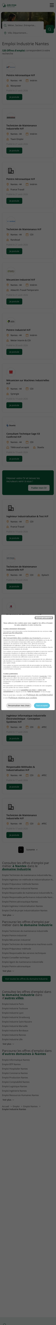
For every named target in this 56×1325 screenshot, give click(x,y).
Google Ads (43, 676)
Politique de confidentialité (39, 694)
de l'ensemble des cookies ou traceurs (22, 637)
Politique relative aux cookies (22, 697)
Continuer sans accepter (44, 618)
